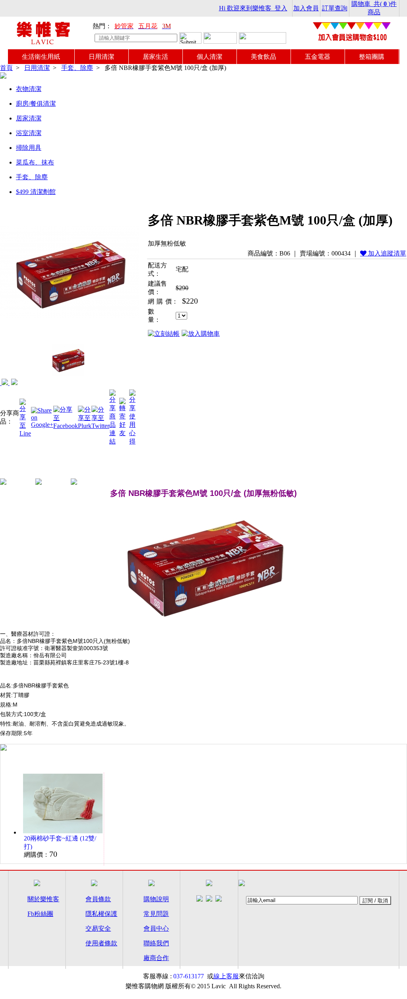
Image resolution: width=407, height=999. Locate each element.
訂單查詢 (334, 8)
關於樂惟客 (43, 899)
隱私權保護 (101, 913)
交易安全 (98, 928)
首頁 (6, 67)
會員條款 (98, 899)
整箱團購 (371, 56)
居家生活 (155, 56)
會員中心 (156, 928)
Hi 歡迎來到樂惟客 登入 (253, 8)
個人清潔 (209, 56)
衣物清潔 (28, 88)
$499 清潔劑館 (36, 191)
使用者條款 (101, 943)
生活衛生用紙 (41, 56)
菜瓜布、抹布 (35, 162)
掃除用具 (28, 147)
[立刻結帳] (164, 334)
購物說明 (156, 899)
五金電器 (317, 56)
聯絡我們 (156, 943)
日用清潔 (101, 56)
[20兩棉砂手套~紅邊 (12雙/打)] (14, 382)
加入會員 (306, 8)
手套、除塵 (77, 67)
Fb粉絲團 (40, 913)
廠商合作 (156, 957)
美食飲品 (263, 56)
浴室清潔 (28, 133)
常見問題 (156, 913)
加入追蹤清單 (386, 253)
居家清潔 (28, 118)
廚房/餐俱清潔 (36, 103)
